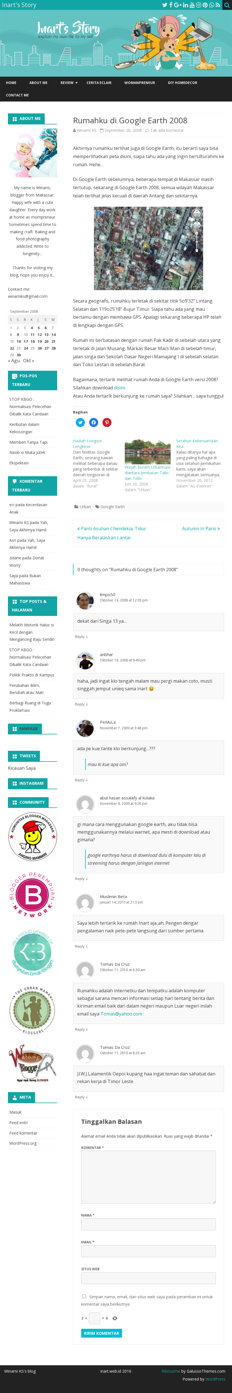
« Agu (14, 360)
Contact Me (17, 95)
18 (33, 341)
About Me (38, 82)
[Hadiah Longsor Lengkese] (99, 463)
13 (46, 334)
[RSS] (218, 5)
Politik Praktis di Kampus (31, 675)
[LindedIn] (185, 5)
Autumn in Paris (199, 528)
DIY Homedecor (182, 82)
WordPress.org (22, 1143)
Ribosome (171, 1371)
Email (87, 1242)
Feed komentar (23, 1133)
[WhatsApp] (211, 5)
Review (67, 82)
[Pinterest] (205, 5)
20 (46, 341)
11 (33, 334)
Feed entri (18, 1122)
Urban (85, 506)
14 (53, 334)
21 (53, 341)
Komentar (92, 1147)
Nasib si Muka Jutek (27, 452)
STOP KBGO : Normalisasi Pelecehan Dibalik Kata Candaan (30, 406)
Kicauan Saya (22, 768)
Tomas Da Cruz (115, 964)
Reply (80, 636)
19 (40, 341)
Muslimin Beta (113, 896)
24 (26, 348)
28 (53, 348)
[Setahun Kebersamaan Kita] (202, 463)
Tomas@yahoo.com (121, 1014)
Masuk (15, 1112)
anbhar (106, 654)
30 (19, 354)
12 (40, 334)
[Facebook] (171, 5)
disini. (120, 388)
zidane (15, 557)
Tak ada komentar (167, 130)
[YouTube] (192, 5)
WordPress (214, 1379)
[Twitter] (165, 5)
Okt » (28, 360)
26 (40, 348)
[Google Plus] (178, 5)
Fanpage (29, 728)
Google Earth (113, 506)
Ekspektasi (19, 462)
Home (11, 82)
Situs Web (90, 1269)
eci (11, 504)
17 (26, 341)
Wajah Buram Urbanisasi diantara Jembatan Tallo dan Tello (147, 472)
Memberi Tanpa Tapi (28, 442)
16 (19, 341)
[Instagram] (198, 5)
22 (12, 348)
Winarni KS (86, 130)
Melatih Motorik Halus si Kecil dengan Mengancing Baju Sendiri (32, 632)
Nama (87, 1215)
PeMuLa (108, 722)
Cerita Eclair (99, 82)
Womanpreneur (139, 82)
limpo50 (107, 594)
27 (46, 348)
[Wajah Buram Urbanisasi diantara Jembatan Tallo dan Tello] (148, 451)
